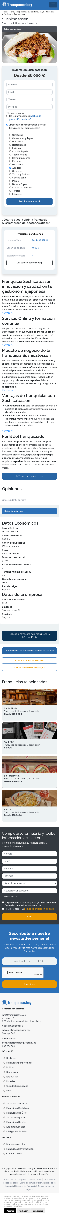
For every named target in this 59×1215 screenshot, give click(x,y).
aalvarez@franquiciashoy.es (16, 1030)
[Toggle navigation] (53, 5)
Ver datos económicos (28, 262)
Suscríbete (29, 984)
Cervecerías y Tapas (22, 138)
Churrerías (17, 171)
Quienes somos (35, 1179)
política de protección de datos (39, 909)
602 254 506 (8, 1046)
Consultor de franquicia (15, 1179)
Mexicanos (17, 164)
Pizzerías (16, 161)
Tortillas (16, 191)
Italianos (16, 148)
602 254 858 (8, 1033)
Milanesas (17, 194)
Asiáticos (16, 168)
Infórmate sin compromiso (29, 476)
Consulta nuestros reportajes (29, 667)
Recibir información (29, 201)
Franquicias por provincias (19, 1062)
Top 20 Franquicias (15, 1117)
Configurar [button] (38, 1211)
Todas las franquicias (17, 1103)
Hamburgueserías (21, 158)
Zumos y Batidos (21, 174)
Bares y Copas (19, 184)
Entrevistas (12, 1076)
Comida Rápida (20, 151)
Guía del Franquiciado (17, 1086)
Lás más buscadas (15, 1126)
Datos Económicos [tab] (13, 511)
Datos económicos (12, 29)
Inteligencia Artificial (16, 1131)
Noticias (10, 1067)
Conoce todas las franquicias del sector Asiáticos (29, 650)
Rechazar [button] (23, 1211)
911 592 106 (8, 1018)
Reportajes (12, 1072)
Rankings (11, 1058)
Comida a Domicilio (22, 187)
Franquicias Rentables (17, 1108)
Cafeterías (17, 135)
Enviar (29, 916)
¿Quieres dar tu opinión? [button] (14, 500)
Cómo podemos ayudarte (32, 1183)
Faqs (8, 1090)
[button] (54, 47)
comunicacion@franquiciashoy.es (19, 1042)
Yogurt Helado (19, 154)
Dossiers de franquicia (25, 1186)
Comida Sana (19, 177)
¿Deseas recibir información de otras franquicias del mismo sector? (28, 126)
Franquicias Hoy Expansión (19, 1149)
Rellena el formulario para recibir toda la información (29, 636)
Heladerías (17, 141)
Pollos (15, 181)
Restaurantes (19, 145)
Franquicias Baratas (16, 1122)
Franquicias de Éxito (16, 1113)
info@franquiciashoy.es (14, 1015)
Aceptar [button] (10, 1211)
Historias (10, 1081)
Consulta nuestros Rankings (29, 660)
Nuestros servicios (15, 1144)
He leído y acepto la (25, 118)
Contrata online (14, 1153)
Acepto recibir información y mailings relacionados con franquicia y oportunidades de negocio (30, 903)
